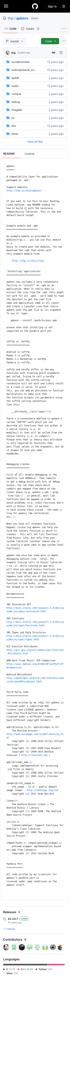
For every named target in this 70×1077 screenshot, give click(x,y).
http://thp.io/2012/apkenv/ (24, 190)
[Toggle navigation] (6, 6)
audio (14, 85)
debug (15, 101)
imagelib (16, 109)
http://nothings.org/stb (42, 790)
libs (13, 125)
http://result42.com (34, 755)
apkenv (22, 18)
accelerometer (20, 62)
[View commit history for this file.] (61, 52)
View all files (35, 141)
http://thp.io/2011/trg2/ (28, 260)
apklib (15, 77)
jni (12, 117)
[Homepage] (35, 6)
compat (16, 93)
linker (14, 133)
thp (10, 18)
